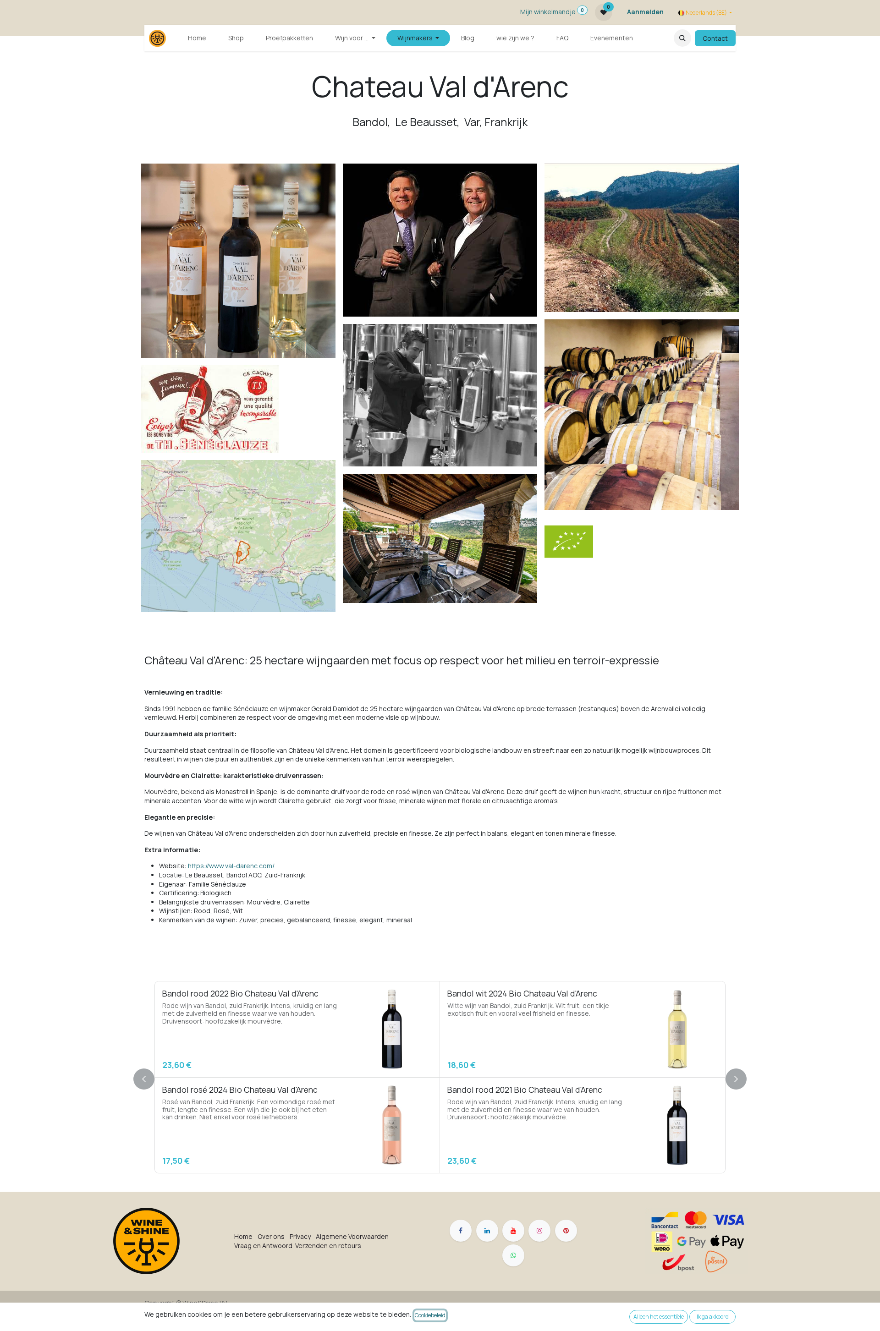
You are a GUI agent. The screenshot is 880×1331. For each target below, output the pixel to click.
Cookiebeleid (430, 1315)
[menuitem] (197, 38)
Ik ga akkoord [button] (713, 1316)
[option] (440, 1077)
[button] (682, 38)
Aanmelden (645, 11)
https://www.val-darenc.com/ (231, 865)
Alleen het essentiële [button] (658, 1316)
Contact (715, 38)
